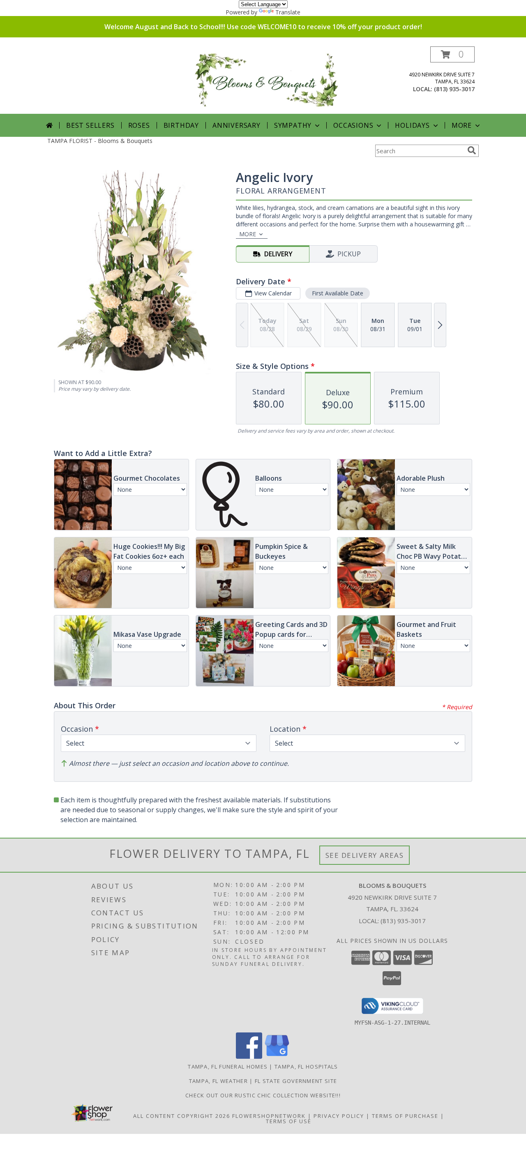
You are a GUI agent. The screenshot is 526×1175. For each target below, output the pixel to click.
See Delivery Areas (364, 855)
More (462, 125)
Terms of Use (288, 1121)
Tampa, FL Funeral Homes (228, 1066)
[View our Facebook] (249, 1056)
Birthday (181, 125)
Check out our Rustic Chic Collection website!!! (263, 1095)
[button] (452, 54)
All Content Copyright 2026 (181, 1116)
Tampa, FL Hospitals (306, 1066)
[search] (471, 150)
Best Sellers (90, 125)
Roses (139, 125)
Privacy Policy (339, 1116)
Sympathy (292, 125)
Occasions (353, 125)
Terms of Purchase (405, 1116)
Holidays (412, 125)
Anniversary (236, 125)
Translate (287, 12)
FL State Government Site (296, 1081)
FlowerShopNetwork (269, 1116)
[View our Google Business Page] (277, 1056)
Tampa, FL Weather (218, 1081)
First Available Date (337, 293)
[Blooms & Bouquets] (266, 80)
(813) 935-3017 (454, 89)
